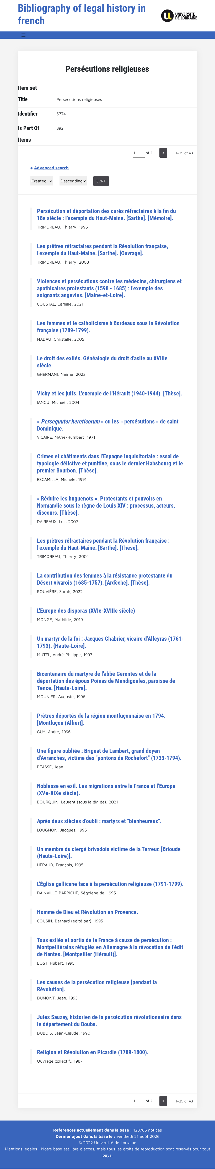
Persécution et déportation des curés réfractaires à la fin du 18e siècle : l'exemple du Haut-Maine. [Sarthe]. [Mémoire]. (106, 214)
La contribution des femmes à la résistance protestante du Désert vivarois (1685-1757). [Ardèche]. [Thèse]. (105, 579)
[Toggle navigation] (23, 35)
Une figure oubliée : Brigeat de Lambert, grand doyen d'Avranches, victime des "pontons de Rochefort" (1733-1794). (109, 754)
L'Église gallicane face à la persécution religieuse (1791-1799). (110, 883)
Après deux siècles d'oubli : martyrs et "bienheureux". (99, 821)
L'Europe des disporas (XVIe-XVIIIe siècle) (86, 610)
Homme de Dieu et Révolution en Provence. (87, 912)
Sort (101, 181)
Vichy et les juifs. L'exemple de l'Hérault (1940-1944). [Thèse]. (109, 393)
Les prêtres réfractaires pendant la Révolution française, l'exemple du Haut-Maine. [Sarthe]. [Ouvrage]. (102, 250)
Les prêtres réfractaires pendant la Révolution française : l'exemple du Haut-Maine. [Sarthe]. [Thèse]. (103, 544)
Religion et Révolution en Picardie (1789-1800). (92, 1052)
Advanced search (51, 167)
